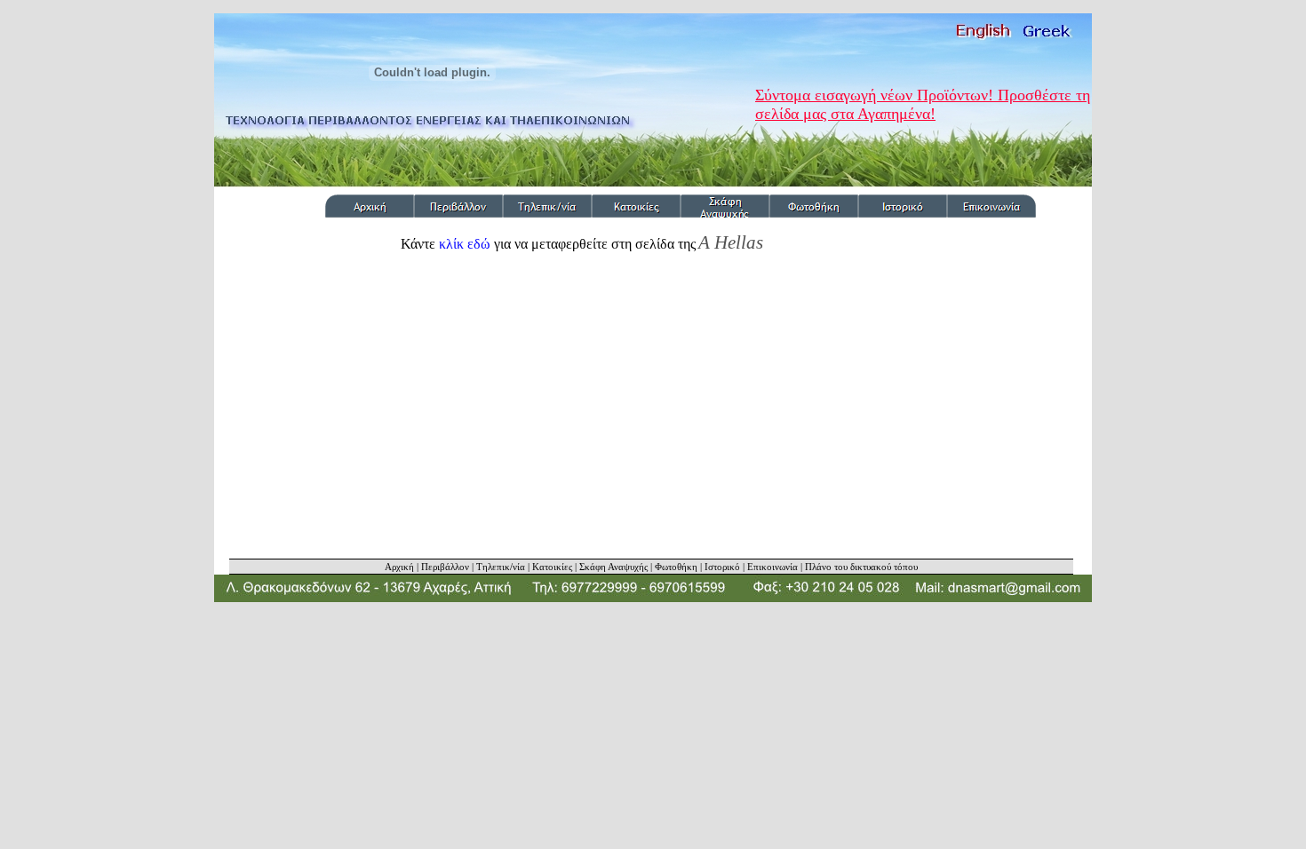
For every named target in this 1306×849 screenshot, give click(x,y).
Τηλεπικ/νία (500, 566)
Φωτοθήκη (676, 566)
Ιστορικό (722, 566)
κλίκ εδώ (464, 243)
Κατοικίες (552, 566)
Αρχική (399, 566)
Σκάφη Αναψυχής (613, 566)
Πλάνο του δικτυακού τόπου (861, 566)
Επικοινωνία (772, 566)
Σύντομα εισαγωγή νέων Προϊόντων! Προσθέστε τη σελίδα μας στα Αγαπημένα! (922, 104)
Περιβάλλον (445, 566)
